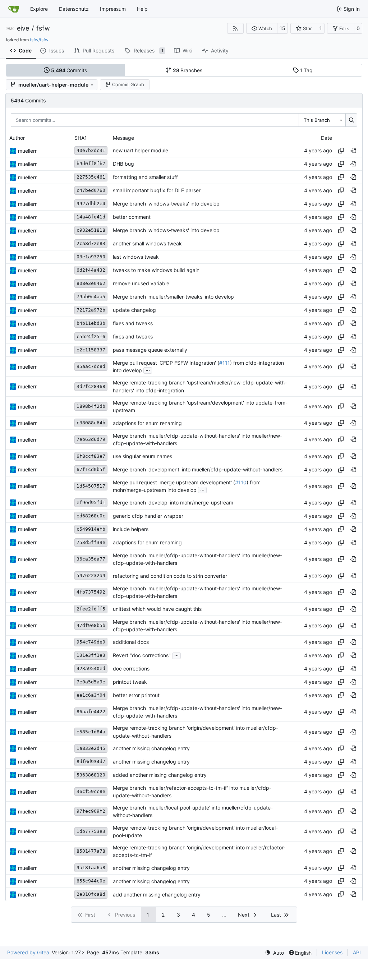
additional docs (131, 642)
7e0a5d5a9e (91, 681)
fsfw (43, 28)
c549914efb (91, 529)
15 (282, 28)
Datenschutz (74, 9)
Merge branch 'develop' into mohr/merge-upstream (173, 502)
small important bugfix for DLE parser (157, 191)
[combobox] (322, 120)
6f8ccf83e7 (91, 456)
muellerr (27, 151)
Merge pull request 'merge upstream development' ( (174, 482)
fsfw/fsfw (39, 39)
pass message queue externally (150, 350)
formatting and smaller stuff (145, 177)
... (148, 369)
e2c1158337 (91, 349)
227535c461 (91, 177)
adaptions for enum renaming (147, 423)
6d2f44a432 (91, 270)
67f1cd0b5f (91, 469)
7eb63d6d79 (91, 439)
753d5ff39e (91, 542)
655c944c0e (91, 881)
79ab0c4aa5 (91, 296)
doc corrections (131, 669)
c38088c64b (91, 422)
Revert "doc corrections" (142, 656)
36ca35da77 (91, 559)
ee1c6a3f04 (91, 695)
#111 (224, 363)
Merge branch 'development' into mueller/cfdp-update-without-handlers (197, 469)
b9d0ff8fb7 (91, 163)
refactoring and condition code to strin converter (170, 576)
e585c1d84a (91, 731)
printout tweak (130, 682)
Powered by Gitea (28, 952)
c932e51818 (91, 230)
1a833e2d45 (91, 748)
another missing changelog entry (151, 748)
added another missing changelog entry (160, 775)
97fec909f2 (91, 811)
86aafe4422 (91, 711)
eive (23, 28)
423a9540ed (91, 668)
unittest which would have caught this (157, 609)
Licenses (332, 952)
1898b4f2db (91, 406)
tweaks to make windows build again (156, 270)
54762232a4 (91, 575)
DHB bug (123, 164)
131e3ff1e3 (91, 655)
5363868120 (91, 775)
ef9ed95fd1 (91, 502)
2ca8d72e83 (91, 243)
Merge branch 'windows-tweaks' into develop (166, 204)
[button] (261, 28)
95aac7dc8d (91, 366)
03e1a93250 (91, 256)
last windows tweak (136, 257)
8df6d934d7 (91, 761)
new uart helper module (140, 151)
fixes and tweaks (133, 324)
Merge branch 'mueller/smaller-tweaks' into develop (173, 297)
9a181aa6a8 (91, 867)
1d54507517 (91, 486)
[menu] (274, 953)
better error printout (136, 695)
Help (142, 9)
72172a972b (91, 310)
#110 (241, 482)
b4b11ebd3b (91, 323)
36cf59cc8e (91, 791)
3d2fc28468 (91, 386)
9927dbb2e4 (91, 203)
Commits (69, 70)
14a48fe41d (91, 217)
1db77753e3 (91, 831)
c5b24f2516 (91, 336)
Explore (39, 9)
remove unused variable (141, 284)
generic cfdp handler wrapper (148, 516)
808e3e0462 (91, 283)
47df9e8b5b (91, 625)
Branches (188, 70)
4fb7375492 (91, 592)
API (357, 952)
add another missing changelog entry (157, 894)
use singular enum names (142, 456)
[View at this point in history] (353, 150)
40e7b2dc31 (91, 150)
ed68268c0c (91, 515)
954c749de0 (91, 642)
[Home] (14, 9)
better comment (132, 217)
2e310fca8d (91, 894)
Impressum (113, 9)
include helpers (130, 529)
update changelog (134, 310)
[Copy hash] (341, 150)
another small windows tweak (147, 244)
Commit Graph (128, 84)
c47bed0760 (91, 190)
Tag (306, 70)
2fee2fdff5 (91, 609)
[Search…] (351, 120)
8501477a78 (91, 851)
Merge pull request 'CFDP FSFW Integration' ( (166, 363)
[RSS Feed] (235, 28)
